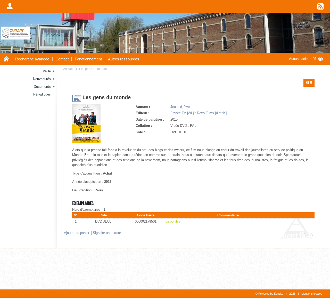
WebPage (64, 264)
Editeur (122, 264)
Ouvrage (35, 264)
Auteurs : (143, 107)
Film (22, 264)
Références (128, 257)
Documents (17, 257)
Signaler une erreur (107, 233)
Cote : (140, 132)
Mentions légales (311, 293)
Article (11, 264)
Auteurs (125, 273)
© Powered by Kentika (269, 293)
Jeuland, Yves (181, 107)
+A (310, 234)
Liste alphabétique (240, 264)
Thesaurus (237, 257)
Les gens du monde (93, 68)
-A (304, 235)
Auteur (122, 280)
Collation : (144, 126)
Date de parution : (150, 119)
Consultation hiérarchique (275, 264)
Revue (135, 264)
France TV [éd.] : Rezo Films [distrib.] (198, 113)
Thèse (49, 264)
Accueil (68, 68)
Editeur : (142, 113)
